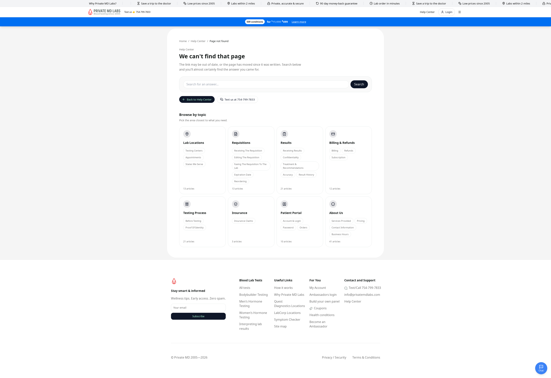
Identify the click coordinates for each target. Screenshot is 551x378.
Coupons (320, 308)
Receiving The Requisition (248, 150)
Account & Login (292, 220)
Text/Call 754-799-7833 (364, 288)
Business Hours (340, 234)
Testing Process (194, 213)
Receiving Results (292, 150)
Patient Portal (291, 213)
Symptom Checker (287, 320)
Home (183, 41)
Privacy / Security (334, 357)
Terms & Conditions (366, 357)
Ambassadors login (323, 295)
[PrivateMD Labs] (174, 281)
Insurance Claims (243, 220)
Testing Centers (194, 150)
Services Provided (341, 220)
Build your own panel (324, 301)
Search (359, 84)
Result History (306, 174)
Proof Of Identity (195, 227)
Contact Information (343, 227)
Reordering (240, 181)
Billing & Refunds (342, 143)
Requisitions (241, 143)
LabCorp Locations (287, 313)
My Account (317, 288)
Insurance (239, 213)
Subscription (338, 157)
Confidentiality (291, 157)
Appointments (193, 157)
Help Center (198, 41)
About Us (336, 213)
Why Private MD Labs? (102, 3)
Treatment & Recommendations (293, 166)
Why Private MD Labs (289, 295)
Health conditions (321, 315)
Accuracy (288, 174)
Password (288, 227)
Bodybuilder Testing (253, 295)
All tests (244, 288)
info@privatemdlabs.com (362, 295)
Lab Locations (193, 143)
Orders (303, 227)
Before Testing (193, 220)
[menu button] (459, 12)
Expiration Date (242, 174)
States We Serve (194, 164)
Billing (335, 150)
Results (286, 143)
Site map (280, 326)
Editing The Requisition (246, 157)
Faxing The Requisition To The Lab (250, 166)
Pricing (361, 220)
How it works (283, 288)
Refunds (348, 150)
